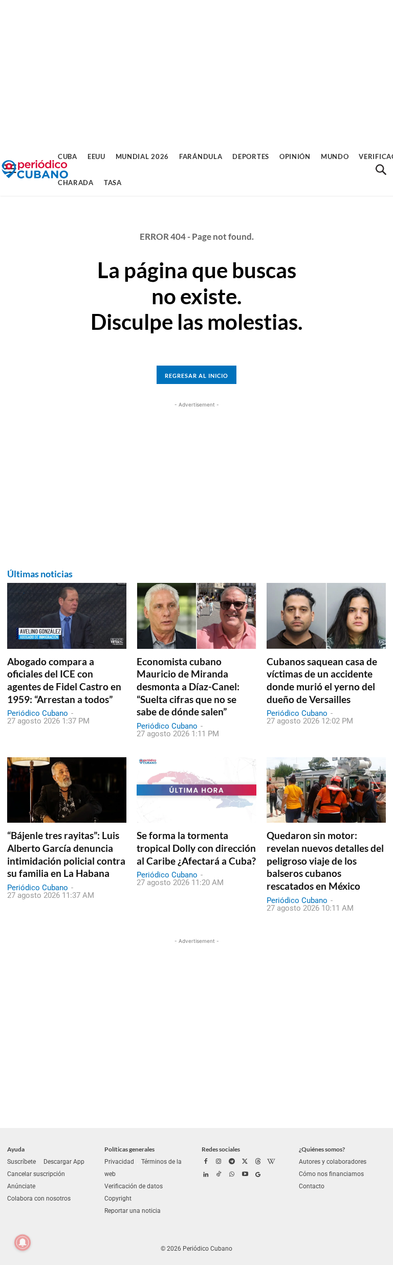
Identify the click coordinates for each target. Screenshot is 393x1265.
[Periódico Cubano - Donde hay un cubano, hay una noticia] (35, 169)
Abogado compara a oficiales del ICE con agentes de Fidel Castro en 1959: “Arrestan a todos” (64, 680)
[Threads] (258, 1162)
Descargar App (63, 1161)
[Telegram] (232, 1162)
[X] (245, 1162)
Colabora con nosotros (39, 1198)
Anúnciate (21, 1186)
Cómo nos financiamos (331, 1174)
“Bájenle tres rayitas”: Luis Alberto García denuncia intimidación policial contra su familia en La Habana (66, 854)
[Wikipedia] (271, 1162)
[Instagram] (219, 1162)
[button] (380, 170)
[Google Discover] (258, 1175)
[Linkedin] (206, 1175)
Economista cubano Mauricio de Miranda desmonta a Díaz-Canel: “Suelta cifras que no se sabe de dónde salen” (188, 687)
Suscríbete (21, 1161)
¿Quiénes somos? (322, 1149)
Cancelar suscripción (36, 1174)
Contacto (311, 1186)
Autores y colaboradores (332, 1161)
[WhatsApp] (232, 1175)
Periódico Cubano (37, 713)
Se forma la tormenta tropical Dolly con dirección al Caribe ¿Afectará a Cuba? (196, 847)
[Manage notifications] (22, 1242)
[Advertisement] (196, 71)
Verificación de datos (133, 1186)
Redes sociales (221, 1149)
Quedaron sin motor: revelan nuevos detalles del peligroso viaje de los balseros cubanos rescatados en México (325, 860)
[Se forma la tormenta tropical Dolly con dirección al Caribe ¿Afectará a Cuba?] (196, 790)
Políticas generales (129, 1149)
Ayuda (16, 1149)
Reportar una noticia (132, 1210)
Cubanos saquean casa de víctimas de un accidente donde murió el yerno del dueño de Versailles (322, 680)
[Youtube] (245, 1175)
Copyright (118, 1198)
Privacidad (119, 1161)
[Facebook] (206, 1162)
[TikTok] (219, 1175)
